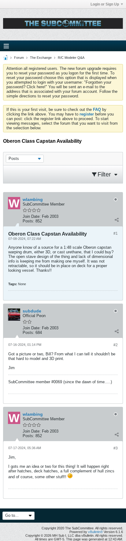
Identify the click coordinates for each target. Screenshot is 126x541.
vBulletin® (95, 532)
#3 (115, 448)
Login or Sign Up (105, 4)
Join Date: (32, 216)
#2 (115, 345)
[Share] (116, 219)
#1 (115, 233)
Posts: (28, 221)
